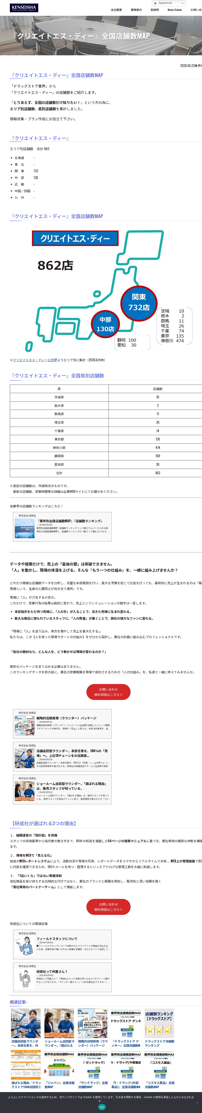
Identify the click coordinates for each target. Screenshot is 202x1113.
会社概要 (116, 10)
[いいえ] (197, 1103)
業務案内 (136, 10)
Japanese (165, 3)
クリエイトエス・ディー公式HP (35, 360)
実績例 (155, 10)
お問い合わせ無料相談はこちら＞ (108, 692)
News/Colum (175, 10)
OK (102, 1107)
